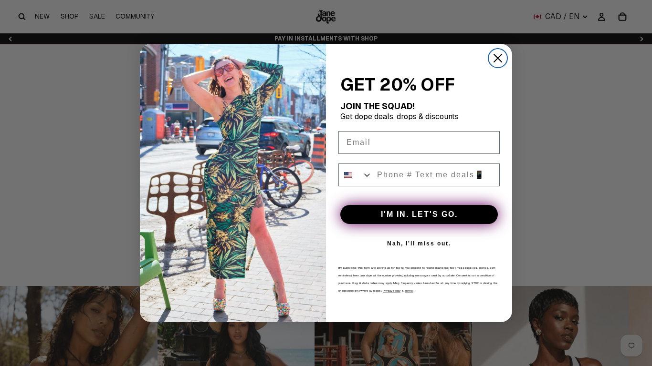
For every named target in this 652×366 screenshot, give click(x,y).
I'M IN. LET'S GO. (419, 214)
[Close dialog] (497, 58)
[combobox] (355, 175)
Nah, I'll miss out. (419, 243)
